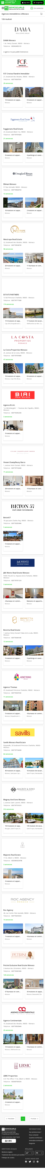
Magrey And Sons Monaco (14, 799)
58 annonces (8, 249)
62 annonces (8, 754)
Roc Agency (8, 910)
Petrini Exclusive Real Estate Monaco (18, 965)
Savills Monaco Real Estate (14, 742)
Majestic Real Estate (12, 855)
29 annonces (8, 83)
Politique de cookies (8, 1158)
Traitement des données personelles (13, 1155)
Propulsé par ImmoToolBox (10, 1134)
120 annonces (8, 975)
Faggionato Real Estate (13, 129)
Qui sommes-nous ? (35, 1132)
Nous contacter (34, 1135)
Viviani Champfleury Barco (14, 462)
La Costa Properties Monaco (15, 350)
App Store (27, 2)
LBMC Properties (10, 1076)
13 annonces (8, 194)
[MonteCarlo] (14, 8)
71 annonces (8, 472)
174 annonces (8, 304)
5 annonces (7, 527)
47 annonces (8, 359)
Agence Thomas (10, 687)
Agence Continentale (12, 1020)
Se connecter (38, 8)
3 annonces (7, 417)
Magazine (32, 1143)
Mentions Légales (7, 1152)
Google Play (39, 2)
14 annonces (8, 920)
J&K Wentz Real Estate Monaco (16, 573)
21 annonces (8, 138)
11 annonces (8, 697)
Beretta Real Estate (11, 630)
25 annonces (8, 1030)
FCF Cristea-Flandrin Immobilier (16, 73)
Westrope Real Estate (12, 239)
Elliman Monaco (9, 184)
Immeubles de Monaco (36, 1140)
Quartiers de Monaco (35, 1138)
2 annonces (7, 1085)
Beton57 (7, 517)
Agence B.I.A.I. (9, 405)
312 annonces (8, 809)
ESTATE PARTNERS (11, 294)
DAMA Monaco (9, 40)
